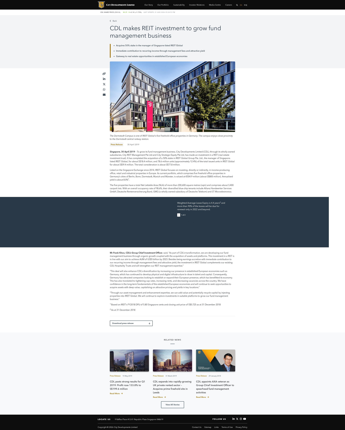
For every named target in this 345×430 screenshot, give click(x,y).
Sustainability (179, 5)
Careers (228, 5)
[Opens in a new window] (104, 73)
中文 (245, 5)
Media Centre (215, 5)
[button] (179, 214)
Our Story (148, 5)
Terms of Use (227, 427)
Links (216, 427)
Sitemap (207, 427)
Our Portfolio (163, 5)
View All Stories (173, 404)
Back (115, 21)
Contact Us (196, 427)
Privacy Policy (241, 427)
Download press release (123, 323)
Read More (115, 393)
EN (241, 5)
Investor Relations (196, 5)
